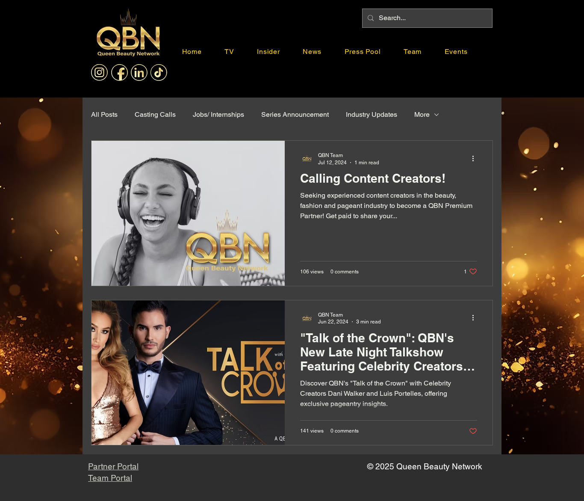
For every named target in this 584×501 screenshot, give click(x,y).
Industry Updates (371, 114)
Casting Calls (155, 114)
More (422, 114)
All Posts (104, 114)
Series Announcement (295, 114)
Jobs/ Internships (218, 114)
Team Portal (110, 478)
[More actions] (476, 158)
